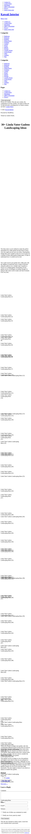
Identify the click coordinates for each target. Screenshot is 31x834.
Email (3, 805)
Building (6, 39)
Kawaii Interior (10, 14)
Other (5, 53)
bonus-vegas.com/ (9, 10)
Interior (6, 47)
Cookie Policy (8, 3)
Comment (3, 790)
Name (3, 802)
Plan (5, 56)
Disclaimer (7, 5)
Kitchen (6, 49)
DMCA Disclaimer (9, 7)
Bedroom (6, 38)
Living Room (7, 52)
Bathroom (7, 36)
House (6, 45)
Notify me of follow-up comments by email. (15, 812)
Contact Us (7, 2)
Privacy (6, 8)
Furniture (6, 42)
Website (3, 809)
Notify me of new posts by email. (12, 815)
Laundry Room (8, 50)
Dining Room (8, 41)
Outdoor (6, 55)
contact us (26, 832)
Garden (6, 44)
